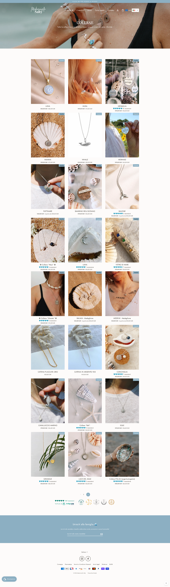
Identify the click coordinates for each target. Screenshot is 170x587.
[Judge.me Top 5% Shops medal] (104, 502)
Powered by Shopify (92, 573)
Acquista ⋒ (69, 10)
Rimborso (104, 564)
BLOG (111, 564)
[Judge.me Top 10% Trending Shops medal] (111, 502)
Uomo (89, 10)
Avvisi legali (96, 564)
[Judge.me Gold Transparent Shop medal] (89, 502)
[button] (135, 10)
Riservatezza (68, 564)
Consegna (60, 564)
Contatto (111, 10)
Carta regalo (99, 10)
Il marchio (80, 10)
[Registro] (101, 534)
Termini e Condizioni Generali (82, 564)
